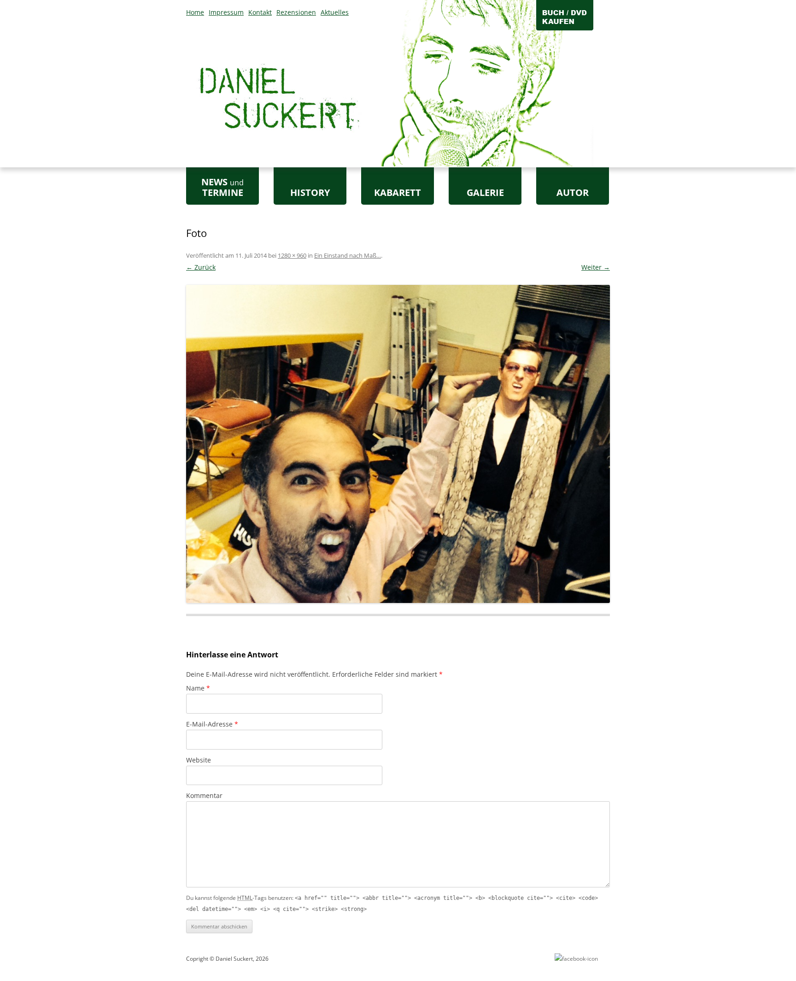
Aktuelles (335, 12)
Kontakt (260, 12)
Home (195, 12)
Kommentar (204, 795)
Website (198, 760)
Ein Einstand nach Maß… (347, 255)
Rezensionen (296, 12)
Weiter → (595, 267)
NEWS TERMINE (222, 187)
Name (198, 688)
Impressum (226, 12)
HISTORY (310, 192)
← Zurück (201, 267)
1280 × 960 (292, 255)
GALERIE (485, 192)
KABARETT (397, 192)
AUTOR (572, 192)
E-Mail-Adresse (212, 724)
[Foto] (398, 444)
